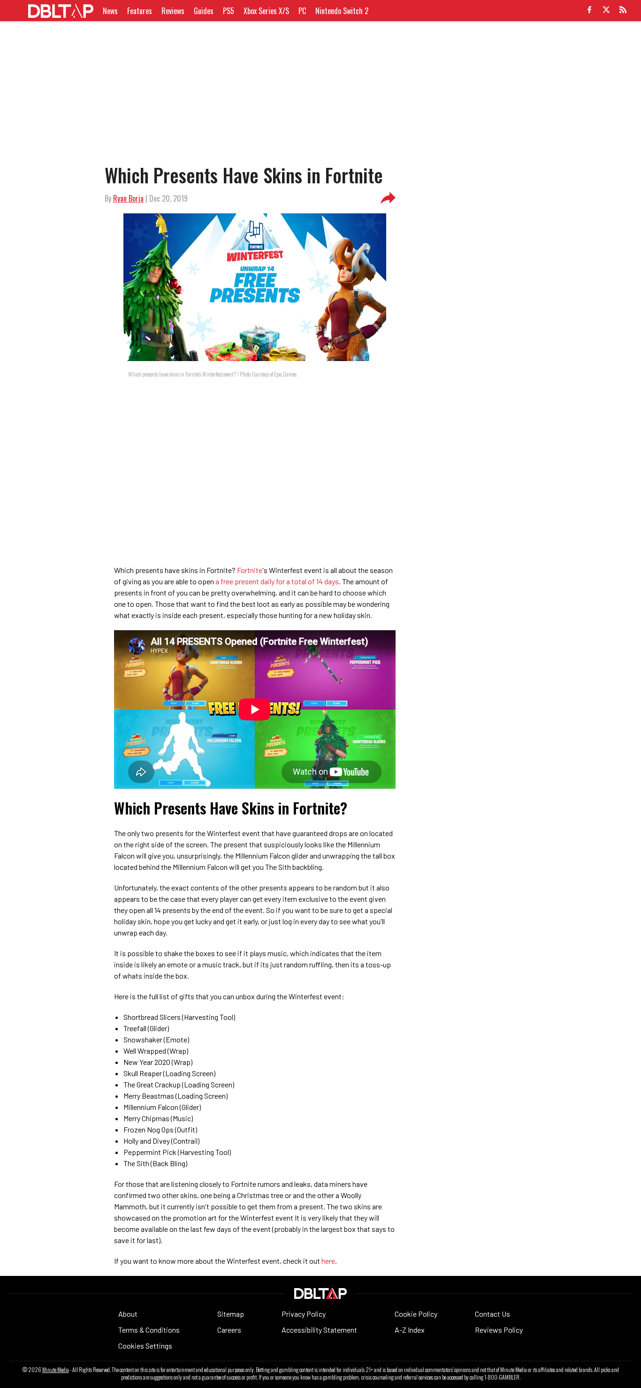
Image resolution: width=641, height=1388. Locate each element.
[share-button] (388, 198)
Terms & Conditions (149, 1329)
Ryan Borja (128, 198)
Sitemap (230, 1313)
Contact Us (492, 1313)
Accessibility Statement (319, 1329)
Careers (229, 1329)
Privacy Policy (304, 1313)
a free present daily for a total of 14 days (277, 581)
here (328, 1260)
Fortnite (249, 570)
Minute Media (55, 1369)
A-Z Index (410, 1329)
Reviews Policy (499, 1329)
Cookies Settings (145, 1345)
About (127, 1313)
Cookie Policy (416, 1313)
